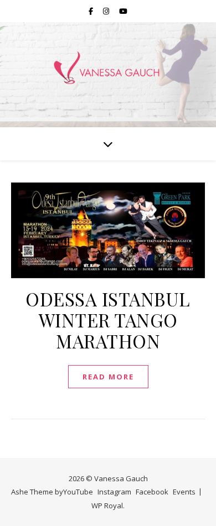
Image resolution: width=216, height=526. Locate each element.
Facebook (152, 492)
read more (108, 377)
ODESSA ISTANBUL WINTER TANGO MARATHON (108, 320)
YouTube (78, 492)
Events (184, 492)
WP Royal (107, 506)
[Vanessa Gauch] (108, 68)
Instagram (114, 492)
